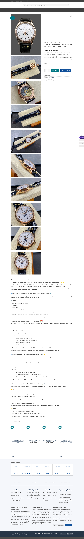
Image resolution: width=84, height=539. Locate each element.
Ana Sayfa (46, 42)
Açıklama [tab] (13, 279)
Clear (13, 456)
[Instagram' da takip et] (64, 1)
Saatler (24, 9)
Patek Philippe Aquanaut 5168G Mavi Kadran (34, 441)
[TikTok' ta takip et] (65, 1)
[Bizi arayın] (69, 1)
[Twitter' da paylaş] (48, 80)
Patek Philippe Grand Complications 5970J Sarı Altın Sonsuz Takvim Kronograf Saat (66, 441)
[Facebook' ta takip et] (63, 1)
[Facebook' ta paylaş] (46, 80)
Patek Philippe (57, 42)
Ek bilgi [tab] (17, 279)
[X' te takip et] (19, 534)
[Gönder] (68, 5)
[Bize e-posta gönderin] (68, 1)
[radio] (60, 61)
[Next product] (70, 16)
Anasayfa (13, 9)
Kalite (45, 63)
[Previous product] (72, 16)
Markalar (18, 9)
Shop (51, 42)
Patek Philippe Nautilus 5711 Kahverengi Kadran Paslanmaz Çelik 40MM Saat (18, 441)
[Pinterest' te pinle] (52, 80)
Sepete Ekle (55, 70)
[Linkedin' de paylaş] (54, 80)
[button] (69, 5)
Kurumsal (29, 9)
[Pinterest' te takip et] (70, 1)
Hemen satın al (66, 70)
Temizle (70, 59)
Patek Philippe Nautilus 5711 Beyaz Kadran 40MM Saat (50, 441)
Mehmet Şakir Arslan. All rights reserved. (48, 533)
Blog (34, 9)
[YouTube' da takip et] (71, 1)
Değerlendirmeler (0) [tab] (24, 279)
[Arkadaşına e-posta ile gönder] (50, 80)
